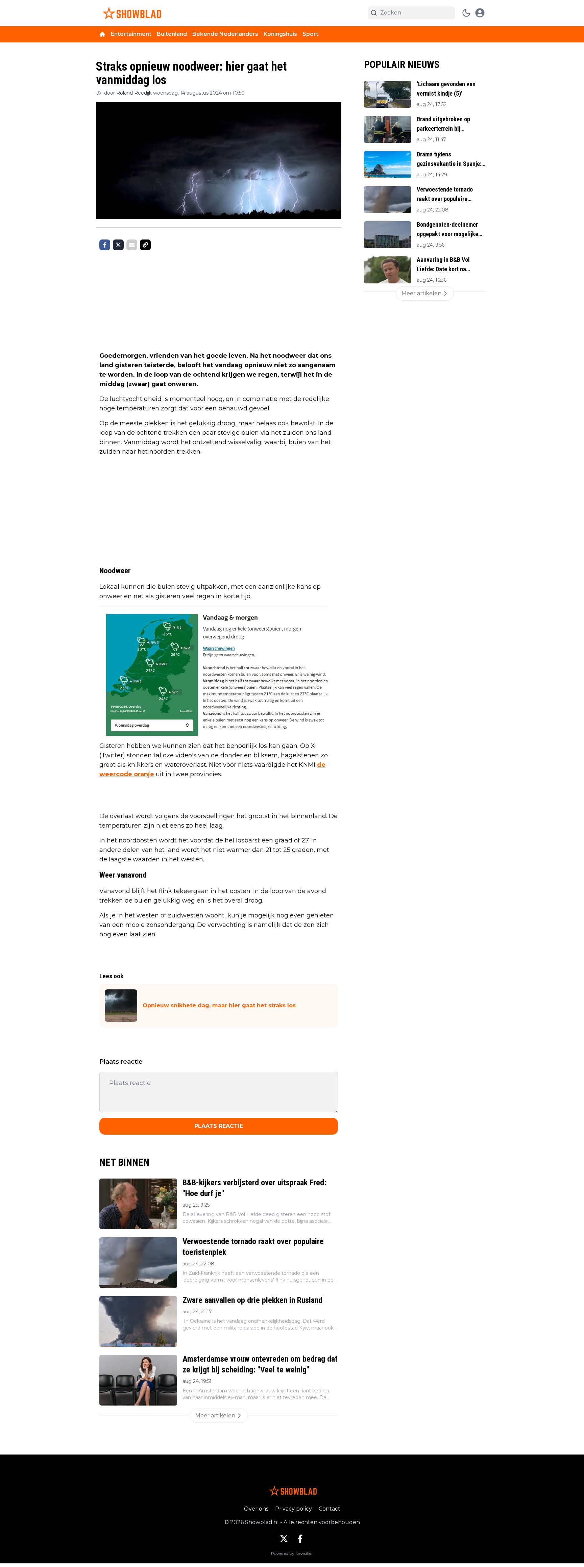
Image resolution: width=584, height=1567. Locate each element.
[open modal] (480, 13)
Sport (310, 34)
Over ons (256, 1509)
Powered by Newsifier (292, 1553)
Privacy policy (293, 1509)
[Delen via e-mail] (131, 244)
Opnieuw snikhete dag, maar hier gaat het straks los (219, 1005)
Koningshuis (280, 34)
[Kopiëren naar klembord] (145, 244)
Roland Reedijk (134, 93)
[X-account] (284, 1539)
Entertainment (131, 34)
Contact (329, 1509)
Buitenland (172, 34)
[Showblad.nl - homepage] (130, 13)
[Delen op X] (118, 244)
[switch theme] (466, 13)
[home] (102, 34)
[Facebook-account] (300, 1539)
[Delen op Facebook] (104, 244)
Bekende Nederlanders (225, 34)
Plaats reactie (218, 1126)
